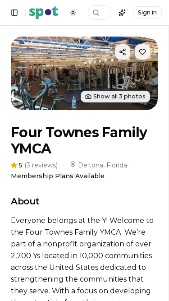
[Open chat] (122, 12)
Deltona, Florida (102, 165)
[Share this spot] (122, 52)
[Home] (43, 12)
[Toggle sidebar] (14, 12)
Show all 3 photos (119, 96)
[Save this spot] (142, 52)
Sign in (147, 12)
